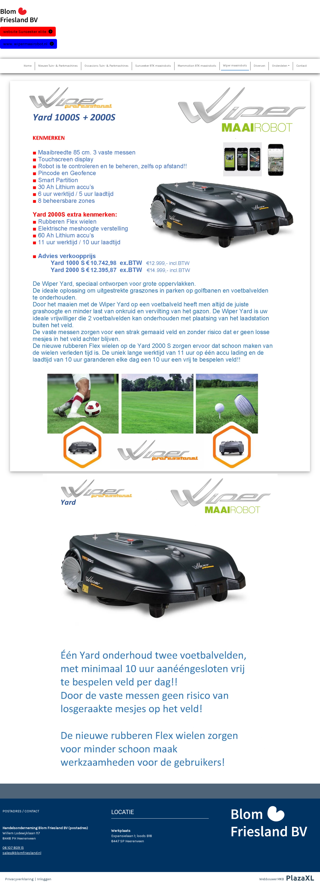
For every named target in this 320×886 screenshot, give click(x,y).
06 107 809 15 (13, 848)
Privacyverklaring (19, 879)
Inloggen (44, 879)
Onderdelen (279, 65)
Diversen (259, 65)
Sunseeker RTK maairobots (153, 65)
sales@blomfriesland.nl (21, 853)
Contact (301, 65)
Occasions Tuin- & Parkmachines (106, 65)
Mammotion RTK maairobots (197, 65)
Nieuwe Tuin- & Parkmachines (58, 65)
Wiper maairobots (235, 65)
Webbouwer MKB (271, 879)
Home (28, 65)
